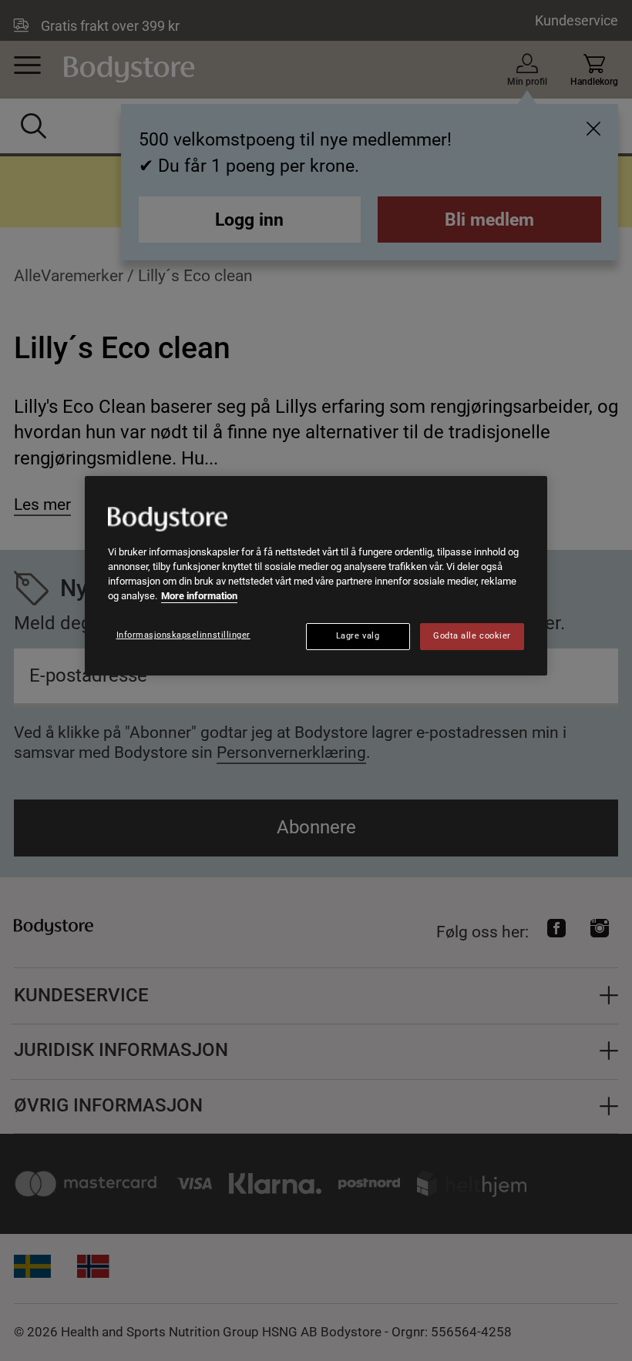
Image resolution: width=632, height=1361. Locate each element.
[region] (316, 575)
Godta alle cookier (471, 636)
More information (199, 596)
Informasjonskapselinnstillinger (183, 635)
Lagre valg (357, 636)
